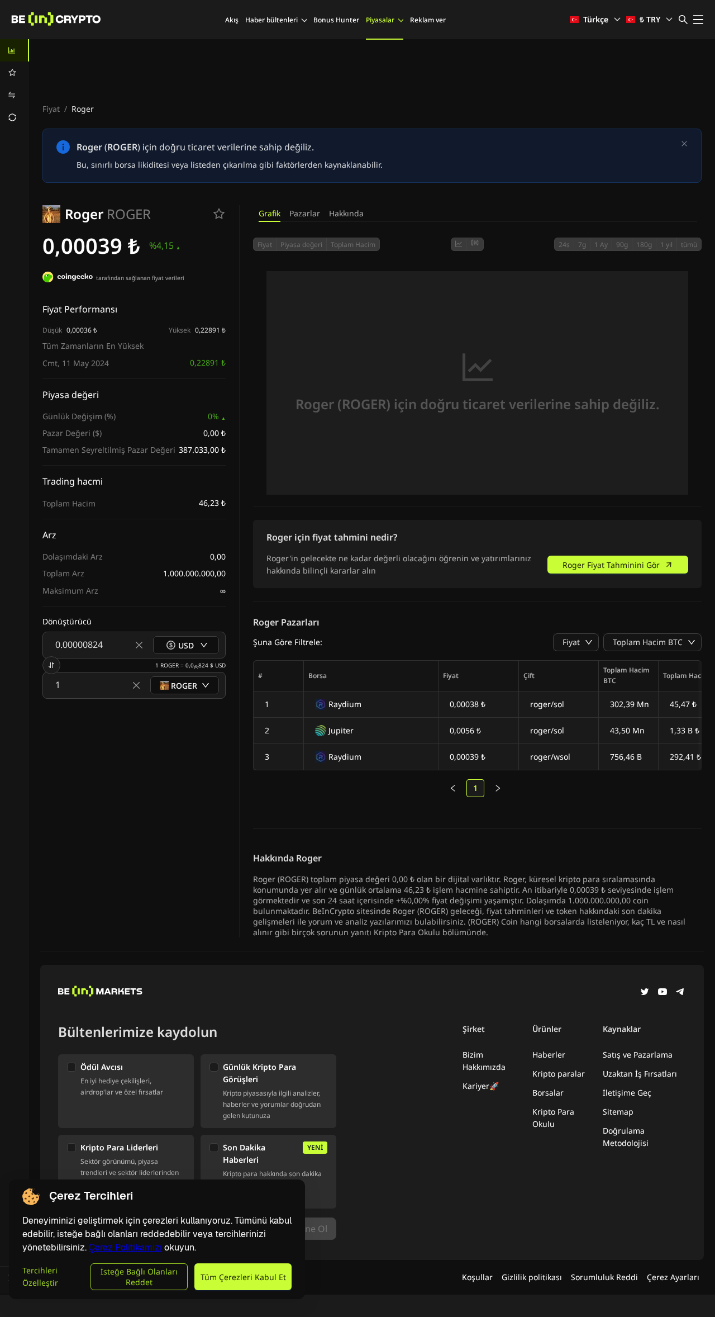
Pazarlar (304, 213)
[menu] (14, 84)
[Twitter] (644, 992)
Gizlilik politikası (532, 1277)
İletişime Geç (627, 1092)
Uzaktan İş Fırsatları (640, 1073)
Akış (232, 20)
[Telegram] (680, 992)
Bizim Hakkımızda (484, 1060)
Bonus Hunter (336, 20)
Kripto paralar (558, 1073)
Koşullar (477, 1277)
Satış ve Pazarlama (638, 1054)
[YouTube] (662, 992)
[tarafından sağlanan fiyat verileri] (67, 278)
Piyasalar (380, 20)
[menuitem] (14, 50)
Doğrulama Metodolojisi (626, 1136)
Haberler (548, 1054)
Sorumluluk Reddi (604, 1277)
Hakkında (346, 213)
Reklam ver (428, 20)
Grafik (269, 213)
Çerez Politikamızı (125, 1247)
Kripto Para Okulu (553, 1117)
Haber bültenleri (271, 20)
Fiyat (51, 108)
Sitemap (618, 1111)
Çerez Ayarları (673, 1277)
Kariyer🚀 (481, 1086)
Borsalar (548, 1092)
